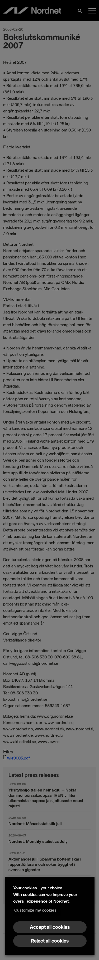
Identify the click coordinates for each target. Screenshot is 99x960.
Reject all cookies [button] (50, 941)
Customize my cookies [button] (35, 910)
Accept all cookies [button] (50, 927)
